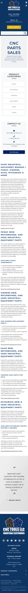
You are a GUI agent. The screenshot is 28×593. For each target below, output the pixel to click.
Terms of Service (5, 583)
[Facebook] (3, 540)
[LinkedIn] (19, 540)
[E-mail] (23, 540)
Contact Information (6, 580)
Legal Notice (14, 583)
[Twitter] (7, 540)
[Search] (25, 33)
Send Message (14, 152)
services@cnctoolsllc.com (14, 22)
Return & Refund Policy (6, 582)
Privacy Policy (17, 582)
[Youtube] (15, 540)
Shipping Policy (17, 580)
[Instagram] (11, 540)
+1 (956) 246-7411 (14, 16)
